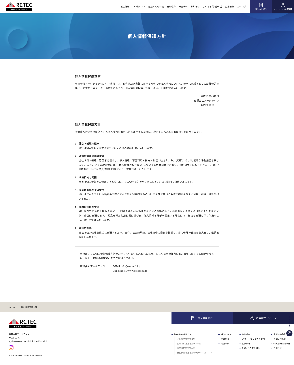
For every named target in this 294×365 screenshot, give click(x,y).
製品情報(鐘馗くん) (183, 334)
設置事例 (183, 6)
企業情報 (229, 6)
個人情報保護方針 (281, 343)
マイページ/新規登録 (283, 9)
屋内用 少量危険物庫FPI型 (189, 343)
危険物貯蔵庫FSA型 (186, 347)
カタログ (241, 6)
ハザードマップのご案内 (253, 338)
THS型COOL (138, 6)
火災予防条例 (279, 334)
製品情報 (125, 6)
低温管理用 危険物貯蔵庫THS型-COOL (194, 352)
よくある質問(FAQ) (212, 6)
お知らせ (195, 6)
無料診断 (246, 334)
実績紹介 (171, 6)
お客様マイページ (266, 318)
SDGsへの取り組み (251, 347)
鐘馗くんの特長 (156, 6)
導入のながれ (261, 9)
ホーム (12, 307)
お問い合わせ (279, 338)
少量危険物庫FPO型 (186, 338)
